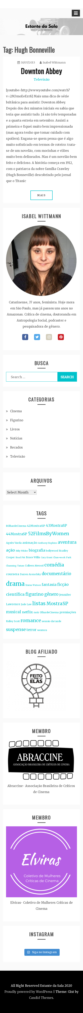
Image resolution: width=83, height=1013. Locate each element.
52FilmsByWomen (48, 533)
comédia (54, 565)
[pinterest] (61, 337)
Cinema (16, 411)
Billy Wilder (22, 551)
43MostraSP (56, 525)
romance (31, 620)
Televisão (42, 79)
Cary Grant (46, 557)
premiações (67, 612)
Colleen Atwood (34, 565)
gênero (51, 594)
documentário (56, 573)
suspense (16, 629)
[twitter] (37, 337)
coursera (12, 574)
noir (36, 612)
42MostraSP (36, 526)
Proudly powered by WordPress (28, 992)
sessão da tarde (51, 621)
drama (15, 583)
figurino (34, 594)
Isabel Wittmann (54, 62)
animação (29, 543)
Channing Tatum (15, 565)
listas (39, 603)
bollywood (52, 550)
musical (13, 612)
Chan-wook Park (62, 557)
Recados (16, 447)
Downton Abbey (41, 70)
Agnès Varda (14, 542)
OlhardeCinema (49, 612)
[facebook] (25, 337)
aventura (67, 542)
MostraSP (57, 603)
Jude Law (26, 604)
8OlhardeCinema (16, 525)
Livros (15, 429)
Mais (41, 195)
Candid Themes (41, 998)
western (42, 630)
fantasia (49, 584)
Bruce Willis (33, 557)
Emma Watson (33, 585)
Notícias (16, 438)
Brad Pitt (20, 557)
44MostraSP (16, 534)
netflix (27, 612)
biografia (37, 550)
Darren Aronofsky (30, 574)
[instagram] (49, 337)
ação (10, 550)
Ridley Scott (13, 621)
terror (31, 630)
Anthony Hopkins (47, 543)
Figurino (16, 420)
